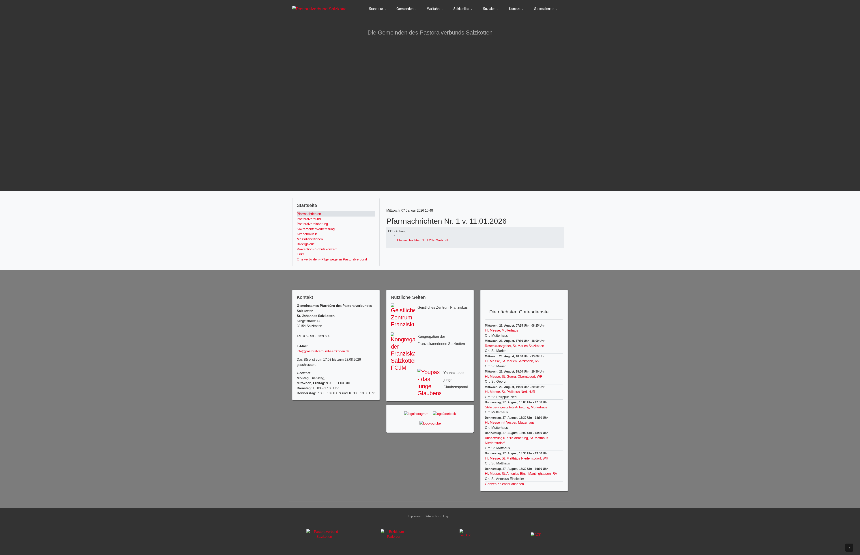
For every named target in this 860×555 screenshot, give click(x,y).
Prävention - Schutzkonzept (317, 249)
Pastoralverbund (309, 219)
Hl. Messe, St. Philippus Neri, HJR (510, 392)
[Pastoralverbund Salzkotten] (319, 8)
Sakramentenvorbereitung (316, 229)
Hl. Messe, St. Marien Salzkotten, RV (512, 361)
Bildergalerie (306, 244)
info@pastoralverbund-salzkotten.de (323, 351)
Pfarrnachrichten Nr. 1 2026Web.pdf (422, 240)
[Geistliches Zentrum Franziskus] (536, 536)
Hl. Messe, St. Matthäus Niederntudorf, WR (516, 458)
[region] (430, 113)
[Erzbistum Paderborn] (394, 536)
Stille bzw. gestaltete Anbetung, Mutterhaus (516, 407)
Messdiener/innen (310, 239)
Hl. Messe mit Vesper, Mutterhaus (510, 422)
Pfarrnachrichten (309, 214)
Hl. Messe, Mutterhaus (501, 330)
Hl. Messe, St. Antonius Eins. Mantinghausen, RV (521, 473)
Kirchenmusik (307, 234)
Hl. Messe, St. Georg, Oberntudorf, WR (513, 376)
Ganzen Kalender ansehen (504, 484)
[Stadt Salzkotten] (465, 536)
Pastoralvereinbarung (312, 224)
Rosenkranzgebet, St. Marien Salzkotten (514, 346)
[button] (378, 9)
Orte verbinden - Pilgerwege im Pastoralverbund (332, 259)
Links (301, 254)
